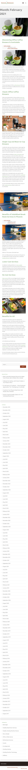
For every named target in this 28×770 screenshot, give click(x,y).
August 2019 (6, 640)
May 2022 (5, 539)
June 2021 (5, 572)
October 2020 (6, 597)
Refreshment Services (8, 740)
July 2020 (5, 606)
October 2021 (6, 560)
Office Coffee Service (12, 48)
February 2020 (6, 621)
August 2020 (6, 603)
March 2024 (6, 471)
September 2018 (7, 673)
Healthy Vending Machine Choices (11, 730)
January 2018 (6, 698)
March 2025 (6, 434)
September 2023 (7, 489)
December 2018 (6, 664)
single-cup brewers (18, 154)
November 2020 (6, 594)
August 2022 (6, 529)
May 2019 (5, 649)
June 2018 (5, 683)
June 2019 (5, 646)
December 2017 (6, 701)
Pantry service (5, 278)
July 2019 (5, 643)
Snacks (4, 743)
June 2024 (5, 462)
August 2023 (6, 493)
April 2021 (5, 578)
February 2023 (6, 511)
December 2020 (6, 591)
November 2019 (6, 630)
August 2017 (6, 713)
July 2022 (5, 532)
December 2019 (6, 627)
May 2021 (5, 575)
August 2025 (6, 419)
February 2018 (6, 695)
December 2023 (6, 480)
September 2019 (7, 637)
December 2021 (6, 554)
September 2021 (7, 563)
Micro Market (6, 733)
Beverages (5, 724)
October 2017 (6, 707)
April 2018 (5, 689)
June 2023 (5, 499)
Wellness (5, 755)
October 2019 (6, 634)
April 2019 (5, 652)
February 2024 (6, 474)
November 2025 (6, 410)
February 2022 (6, 548)
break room (22, 97)
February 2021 (6, 585)
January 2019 (6, 661)
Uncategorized (6, 746)
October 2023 (6, 486)
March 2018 (6, 692)
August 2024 (6, 456)
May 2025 (5, 428)
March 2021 (6, 581)
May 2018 (5, 686)
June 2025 (5, 425)
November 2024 (6, 447)
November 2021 (6, 557)
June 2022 (5, 535)
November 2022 (6, 520)
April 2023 (5, 505)
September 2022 (7, 526)
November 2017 (6, 704)
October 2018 (6, 670)
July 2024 (5, 459)
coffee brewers (17, 85)
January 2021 (6, 588)
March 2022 (6, 545)
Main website (3, 763)
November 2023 (6, 483)
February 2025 (6, 437)
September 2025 (7, 416)
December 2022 (6, 517)
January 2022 (6, 551)
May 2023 (5, 502)
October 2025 (6, 413)
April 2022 (5, 542)
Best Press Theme (24, 768)
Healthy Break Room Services (10, 727)
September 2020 (7, 600)
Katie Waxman (7, 46)
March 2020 (6, 618)
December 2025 (6, 407)
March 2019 (6, 655)
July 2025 (5, 422)
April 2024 (5, 468)
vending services (8, 185)
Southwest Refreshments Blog (12, 767)
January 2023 (6, 514)
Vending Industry (11, 222)
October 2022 (6, 523)
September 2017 (7, 710)
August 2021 (6, 566)
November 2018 (6, 667)
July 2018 (5, 680)
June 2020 (5, 609)
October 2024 (6, 450)
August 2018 (6, 676)
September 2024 (7, 453)
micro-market (19, 265)
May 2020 (5, 612)
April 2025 (5, 431)
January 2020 (6, 624)
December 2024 (6, 443)
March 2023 (6, 508)
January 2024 (6, 477)
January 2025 (6, 440)
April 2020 (5, 615)
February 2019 (6, 658)
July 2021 (5, 569)
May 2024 (5, 465)
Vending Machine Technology (10, 752)
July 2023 (5, 496)
